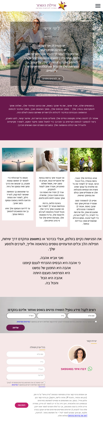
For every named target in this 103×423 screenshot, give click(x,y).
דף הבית (56, 36)
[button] (98, 5)
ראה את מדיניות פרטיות (77, 415)
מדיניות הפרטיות (23, 321)
